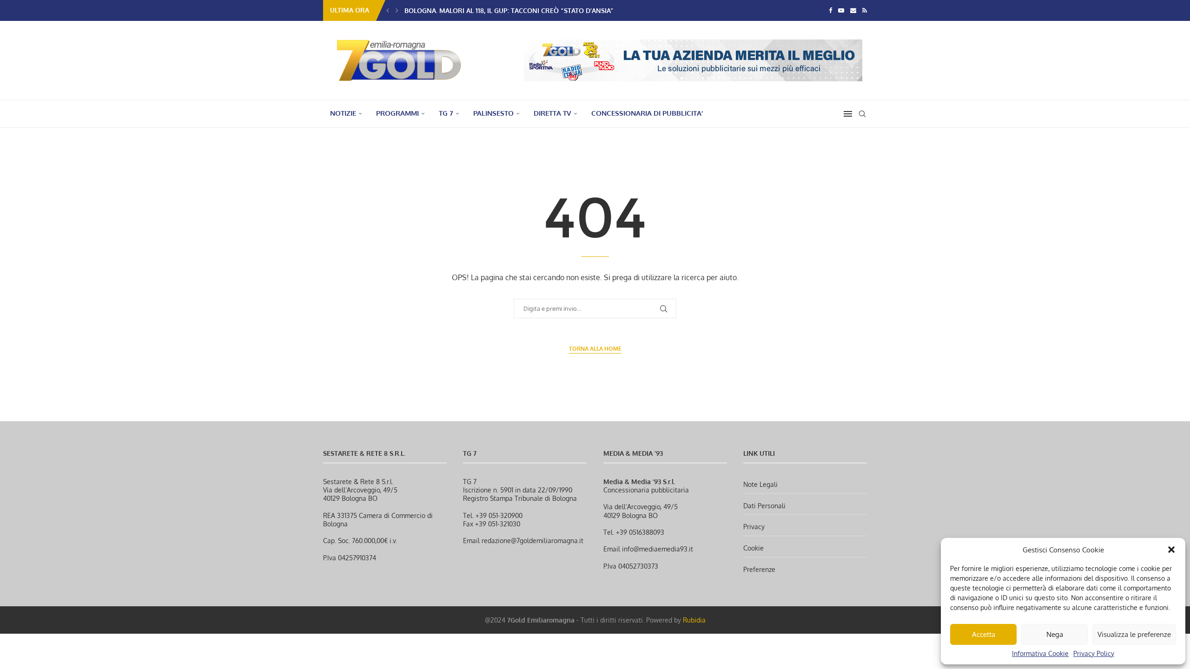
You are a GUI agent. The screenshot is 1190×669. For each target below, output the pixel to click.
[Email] (853, 10)
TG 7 (446, 113)
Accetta (983, 634)
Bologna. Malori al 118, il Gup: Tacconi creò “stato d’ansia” (509, 10)
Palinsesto (493, 113)
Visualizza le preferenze (1134, 634)
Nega (1054, 634)
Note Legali (760, 484)
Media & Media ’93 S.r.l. (639, 481)
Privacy (754, 527)
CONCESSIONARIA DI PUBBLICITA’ (647, 113)
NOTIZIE (343, 113)
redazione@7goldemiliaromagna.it (532, 540)
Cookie (753, 548)
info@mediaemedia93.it (657, 549)
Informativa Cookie (1040, 653)
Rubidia (694, 620)
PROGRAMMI (397, 113)
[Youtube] (841, 10)
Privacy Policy (1093, 653)
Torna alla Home (595, 348)
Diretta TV (552, 113)
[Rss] (864, 10)
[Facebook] (830, 10)
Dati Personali (764, 506)
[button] (1171, 549)
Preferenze (759, 569)
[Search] (862, 113)
